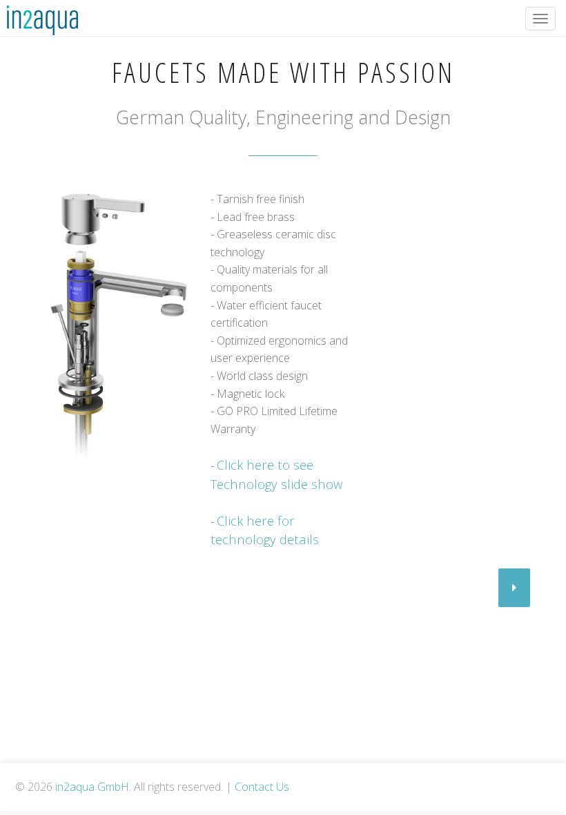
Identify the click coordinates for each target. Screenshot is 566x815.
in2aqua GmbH (92, 786)
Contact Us (262, 786)
